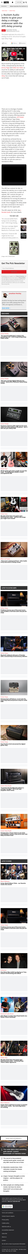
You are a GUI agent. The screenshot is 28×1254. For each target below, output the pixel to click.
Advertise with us (6, 1226)
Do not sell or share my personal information (13, 1244)
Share (5, 43)
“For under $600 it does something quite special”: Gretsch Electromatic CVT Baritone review (14, 1151)
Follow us (15, 43)
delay (3, 76)
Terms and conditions (7, 1212)
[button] (2, 2)
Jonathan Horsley (12, 30)
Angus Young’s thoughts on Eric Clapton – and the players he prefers (14, 1178)
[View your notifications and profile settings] (12, 2)
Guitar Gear (4, 10)
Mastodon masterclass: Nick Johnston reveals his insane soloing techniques (12, 1169)
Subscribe (18, 2)
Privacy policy (5, 1219)
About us (4, 1237)
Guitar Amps (12, 10)
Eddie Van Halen (18, 68)
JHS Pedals (20, 117)
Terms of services (20, 276)
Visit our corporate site (14, 1201)
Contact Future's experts (8, 1216)
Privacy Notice (22, 278)
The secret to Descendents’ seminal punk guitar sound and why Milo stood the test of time (13, 1160)
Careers (4, 1240)
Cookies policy (5, 1223)
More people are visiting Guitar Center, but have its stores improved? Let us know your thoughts (13, 1188)
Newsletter (23, 43)
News (3, 30)
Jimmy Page (5, 68)
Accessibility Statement (8, 1230)
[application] (14, 173)
